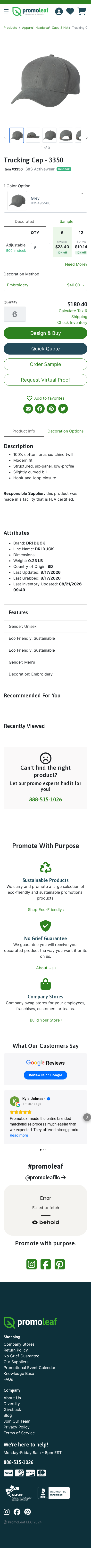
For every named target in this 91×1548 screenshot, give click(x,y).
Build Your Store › (47, 1020)
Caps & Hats (61, 27)
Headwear (42, 27)
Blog (8, 1415)
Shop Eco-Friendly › (47, 909)
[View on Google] (14, 1101)
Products (10, 27)
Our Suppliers (16, 1361)
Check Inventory (72, 322)
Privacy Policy (17, 1427)
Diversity (12, 1403)
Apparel (27, 27)
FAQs (8, 1379)
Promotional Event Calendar (29, 1367)
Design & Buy (45, 333)
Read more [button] (19, 1135)
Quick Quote (45, 349)
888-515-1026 (45, 799)
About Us (12, 1397)
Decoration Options (65, 431)
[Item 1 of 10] (45, 135)
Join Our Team (17, 1421)
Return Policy (16, 1350)
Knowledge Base (19, 1373)
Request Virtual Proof (45, 380)
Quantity (10, 302)
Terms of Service (19, 1432)
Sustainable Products (46, 880)
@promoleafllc (43, 1177)
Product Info (23, 431)
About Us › (46, 967)
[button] (8, 12)
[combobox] (45, 201)
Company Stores (45, 996)
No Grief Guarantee (45, 938)
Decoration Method (21, 274)
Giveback (12, 1409)
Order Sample (45, 364)
